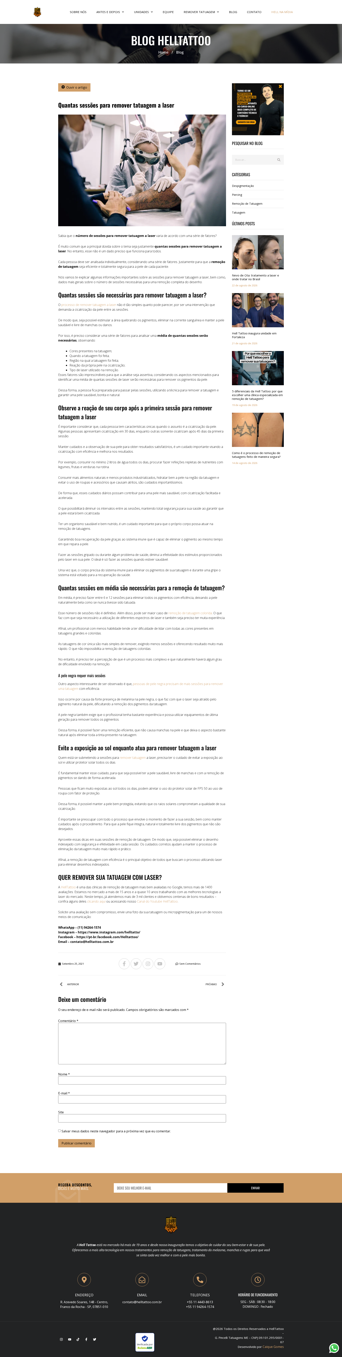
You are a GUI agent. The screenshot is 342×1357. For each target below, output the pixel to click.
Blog (233, 12)
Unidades (141, 12)
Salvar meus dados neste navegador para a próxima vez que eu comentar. (116, 1131)
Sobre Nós (78, 12)
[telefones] (200, 1279)
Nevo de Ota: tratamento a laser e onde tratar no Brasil (255, 277)
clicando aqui (95, 901)
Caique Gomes (273, 1347)
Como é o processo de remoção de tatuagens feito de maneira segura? (256, 455)
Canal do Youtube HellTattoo (157, 901)
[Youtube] (159, 963)
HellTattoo (68, 887)
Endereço (84, 1295)
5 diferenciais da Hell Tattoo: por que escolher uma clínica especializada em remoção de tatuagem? (257, 395)
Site (61, 1112)
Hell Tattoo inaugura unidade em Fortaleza (254, 335)
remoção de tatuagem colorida (190, 613)
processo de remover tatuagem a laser (88, 305)
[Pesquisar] (279, 160)
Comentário (68, 1020)
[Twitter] (136, 963)
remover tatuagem (133, 757)
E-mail (64, 1093)
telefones (200, 1295)
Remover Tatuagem (199, 12)
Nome (64, 1074)
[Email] (142, 1279)
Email (142, 1295)
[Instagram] (147, 963)
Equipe (168, 12)
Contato (254, 12)
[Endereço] (84, 1279)
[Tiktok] (78, 1339)
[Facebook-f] (124, 963)
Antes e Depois (108, 12)
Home (163, 52)
